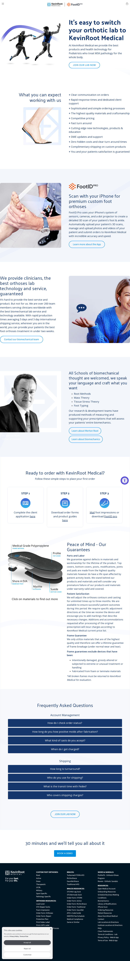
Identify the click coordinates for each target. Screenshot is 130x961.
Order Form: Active (74, 901)
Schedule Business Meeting (108, 894)
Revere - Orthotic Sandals (108, 881)
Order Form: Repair (43, 916)
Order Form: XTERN (74, 898)
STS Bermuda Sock (74, 894)
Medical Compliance (75, 919)
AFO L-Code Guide (74, 913)
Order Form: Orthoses (44, 913)
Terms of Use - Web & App (107, 940)
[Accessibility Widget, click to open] (125, 480)
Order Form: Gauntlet (75, 910)
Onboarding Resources (107, 891)
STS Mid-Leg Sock (74, 891)
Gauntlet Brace (73, 881)
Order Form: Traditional (76, 907)
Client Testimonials (105, 931)
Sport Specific (41, 893)
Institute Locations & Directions (110, 925)
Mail (92, 512)
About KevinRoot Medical (108, 916)
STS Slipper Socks (43, 907)
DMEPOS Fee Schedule (75, 916)
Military (39, 890)
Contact (101, 919)
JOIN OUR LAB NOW (84, 65)
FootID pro (110, 516)
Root (38, 875)
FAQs (100, 928)
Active (38, 878)
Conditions (102, 898)
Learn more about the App (87, 244)
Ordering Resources (105, 910)
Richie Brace (72, 878)
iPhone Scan (103, 907)
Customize (27, 955)
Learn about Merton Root (85, 431)
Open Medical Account (106, 888)
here (32, 516)
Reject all (27, 948)
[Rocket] (81, 310)
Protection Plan (42, 919)
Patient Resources (105, 913)
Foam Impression (43, 910)
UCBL (38, 887)
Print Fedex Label (43, 922)
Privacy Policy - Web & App (108, 937)
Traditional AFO (73, 884)
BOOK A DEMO (65, 853)
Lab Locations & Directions (108, 922)
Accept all (27, 942)
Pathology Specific (43, 896)
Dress (38, 881)
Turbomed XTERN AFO (75, 875)
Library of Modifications (107, 904)
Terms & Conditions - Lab (107, 934)
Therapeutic (41, 884)
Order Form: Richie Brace (77, 904)
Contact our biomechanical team (21, 339)
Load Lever (40, 904)
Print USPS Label (42, 925)
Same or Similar (73, 922)
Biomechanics (103, 901)
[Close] (51, 929)
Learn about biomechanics (86, 439)
